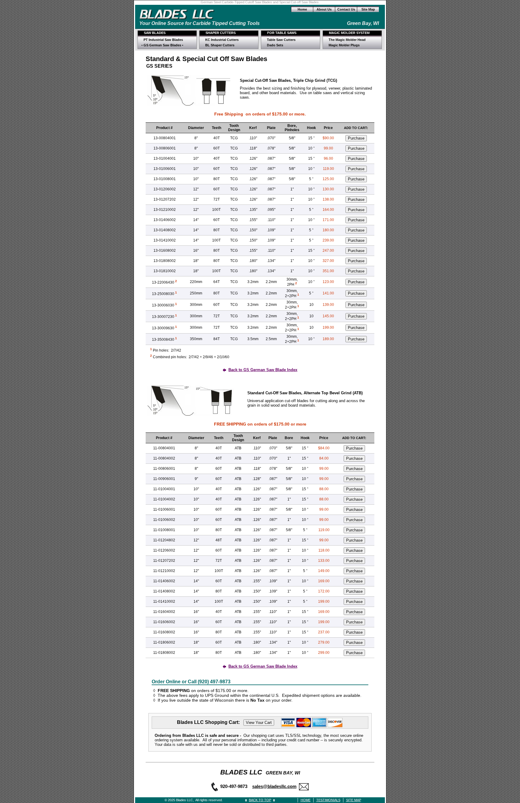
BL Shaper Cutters (219, 45)
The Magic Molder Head (347, 40)
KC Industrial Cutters (222, 40)
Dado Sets (275, 45)
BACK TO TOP (260, 800)
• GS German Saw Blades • (162, 45)
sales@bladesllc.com (274, 786)
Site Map (368, 9)
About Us (324, 9)
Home (302, 9)
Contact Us (346, 9)
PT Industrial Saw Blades (163, 40)
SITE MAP (353, 800)
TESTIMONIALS (328, 800)
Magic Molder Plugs (344, 45)
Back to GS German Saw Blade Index (262, 370)
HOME (306, 800)
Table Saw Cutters (281, 40)
